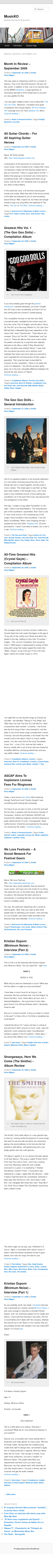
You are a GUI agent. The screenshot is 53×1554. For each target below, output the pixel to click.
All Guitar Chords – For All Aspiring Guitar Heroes (20, 137)
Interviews (16, 1042)
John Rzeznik (22, 385)
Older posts (10, 1494)
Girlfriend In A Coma (26, 1266)
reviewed (36, 1305)
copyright (21, 835)
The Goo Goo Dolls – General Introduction (19, 402)
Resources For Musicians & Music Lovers (28, 211)
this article (26, 797)
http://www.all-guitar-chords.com (22, 158)
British (6, 1266)
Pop (22, 540)
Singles (18, 388)
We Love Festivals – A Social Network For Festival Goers (20, 853)
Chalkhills (20, 89)
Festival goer (15, 927)
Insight (42, 119)
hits (14, 385)
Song (22, 837)
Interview (37, 1042)
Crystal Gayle (43, 761)
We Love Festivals (24, 929)
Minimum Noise (17, 1045)
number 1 (36, 764)
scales (6, 216)
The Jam (13, 205)
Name (17, 540)
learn (28, 213)
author (13, 835)
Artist (41, 832)
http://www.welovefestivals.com (21, 883)
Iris (35, 537)
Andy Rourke (37, 1264)
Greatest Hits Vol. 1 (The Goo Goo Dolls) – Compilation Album (20, 232)
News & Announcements (22, 119)
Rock (38, 540)
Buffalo (29, 383)
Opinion (33, 1045)
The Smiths (16, 1264)
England (13, 1266)
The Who (23, 205)
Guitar (37, 1266)
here (45, 965)
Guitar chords (19, 213)
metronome (35, 213)
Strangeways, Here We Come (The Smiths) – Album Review (20, 1061)
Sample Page (31, 45)
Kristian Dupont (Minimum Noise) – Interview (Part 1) (17, 1287)
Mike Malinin (33, 385)
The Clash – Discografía (14, 1534)
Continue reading (12, 113)
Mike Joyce (13, 1269)
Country (32, 759)
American (14, 383)
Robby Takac (9, 388)
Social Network (10, 929)
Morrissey (23, 1269)
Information (17, 45)
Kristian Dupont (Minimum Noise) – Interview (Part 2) (17, 945)
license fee (30, 835)
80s (29, 1264)
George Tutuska (14, 537)
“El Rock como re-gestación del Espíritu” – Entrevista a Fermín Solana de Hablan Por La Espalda (24, 1522)
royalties (16, 837)
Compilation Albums (20, 380)
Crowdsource (33, 1480)
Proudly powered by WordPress (26, 1548)
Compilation (37, 383)
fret (11, 213)
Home (7, 45)
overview (16, 122)
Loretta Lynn (21, 764)
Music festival (36, 927)
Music (41, 385)
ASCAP (7, 835)
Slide (43, 540)
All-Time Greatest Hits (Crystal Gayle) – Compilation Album (19, 558)
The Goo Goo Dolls (36, 380)
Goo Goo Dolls (27, 537)
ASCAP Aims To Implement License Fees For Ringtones (18, 779)
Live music (26, 927)
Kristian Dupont (18, 1482)
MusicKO (11, 16)
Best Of (22, 383)
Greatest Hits (32, 523)
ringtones (8, 837)
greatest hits (34, 110)
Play (43, 213)
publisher (44, 835)
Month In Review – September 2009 (17, 66)
